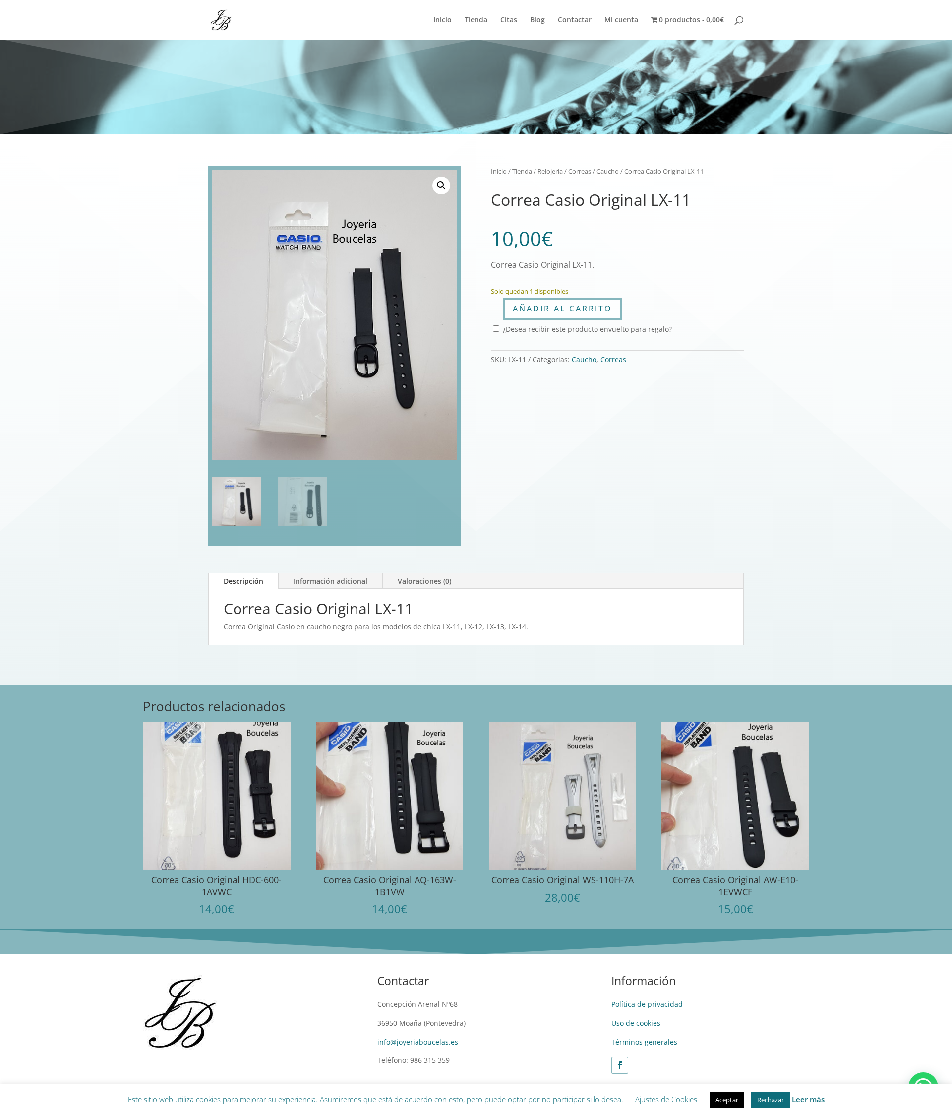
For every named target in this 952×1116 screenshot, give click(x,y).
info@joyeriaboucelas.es (417, 1042)
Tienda (476, 20)
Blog (537, 20)
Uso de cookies (635, 1023)
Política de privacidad (647, 1004)
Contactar (575, 20)
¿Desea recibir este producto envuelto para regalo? (586, 329)
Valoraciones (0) (424, 581)
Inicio (442, 20)
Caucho (607, 171)
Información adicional (330, 581)
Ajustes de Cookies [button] (666, 1099)
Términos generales (644, 1042)
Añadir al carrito (562, 308)
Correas (579, 171)
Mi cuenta (621, 20)
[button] (441, 185)
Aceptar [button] (726, 1099)
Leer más (808, 1099)
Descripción (243, 581)
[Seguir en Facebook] (619, 1065)
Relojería (550, 171)
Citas (508, 20)
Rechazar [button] (770, 1099)
